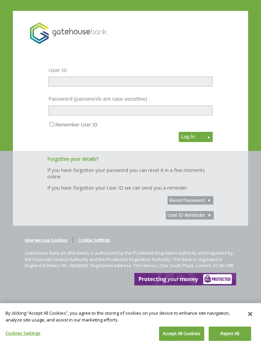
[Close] (250, 314)
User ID (58, 70)
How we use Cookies (46, 240)
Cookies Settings (22, 333)
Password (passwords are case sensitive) (98, 98)
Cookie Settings (94, 240)
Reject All (230, 333)
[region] (130, 325)
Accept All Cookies (182, 333)
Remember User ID (76, 124)
